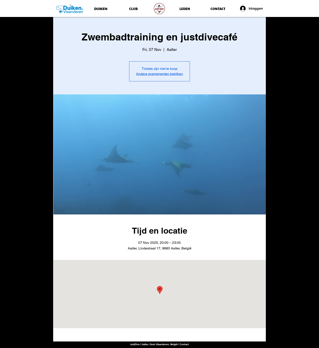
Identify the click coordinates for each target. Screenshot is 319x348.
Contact (184, 344)
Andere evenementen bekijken (159, 74)
